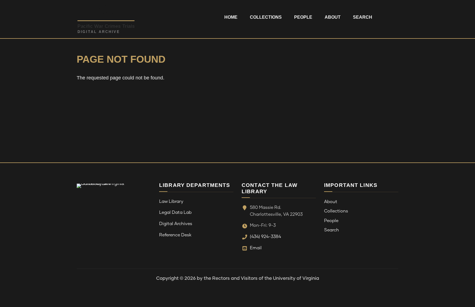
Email (256, 248)
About (333, 17)
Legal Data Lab (175, 212)
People (303, 17)
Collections (266, 17)
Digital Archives (175, 224)
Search (362, 17)
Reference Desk (175, 235)
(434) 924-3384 (265, 236)
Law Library (171, 201)
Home (231, 17)
